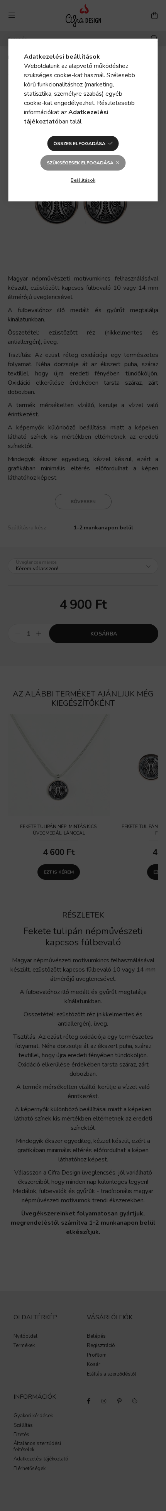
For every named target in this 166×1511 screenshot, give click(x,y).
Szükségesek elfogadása (80, 163)
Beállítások (83, 180)
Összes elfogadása (79, 143)
